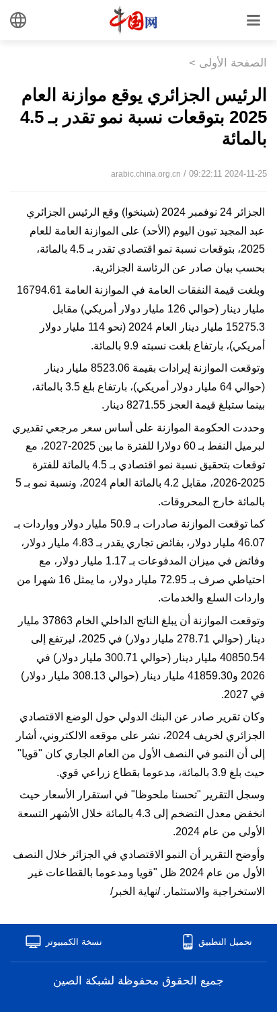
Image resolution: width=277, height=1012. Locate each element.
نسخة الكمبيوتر (74, 942)
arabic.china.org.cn (146, 174)
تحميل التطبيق (225, 942)
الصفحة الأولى (233, 62)
